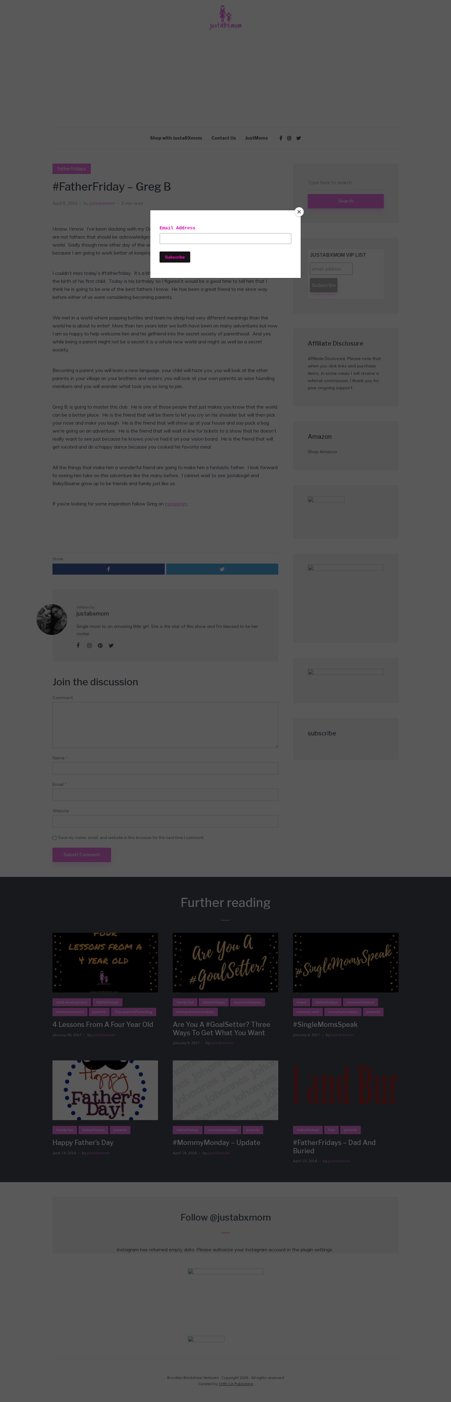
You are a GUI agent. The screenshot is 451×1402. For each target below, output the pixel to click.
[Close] (299, 211)
